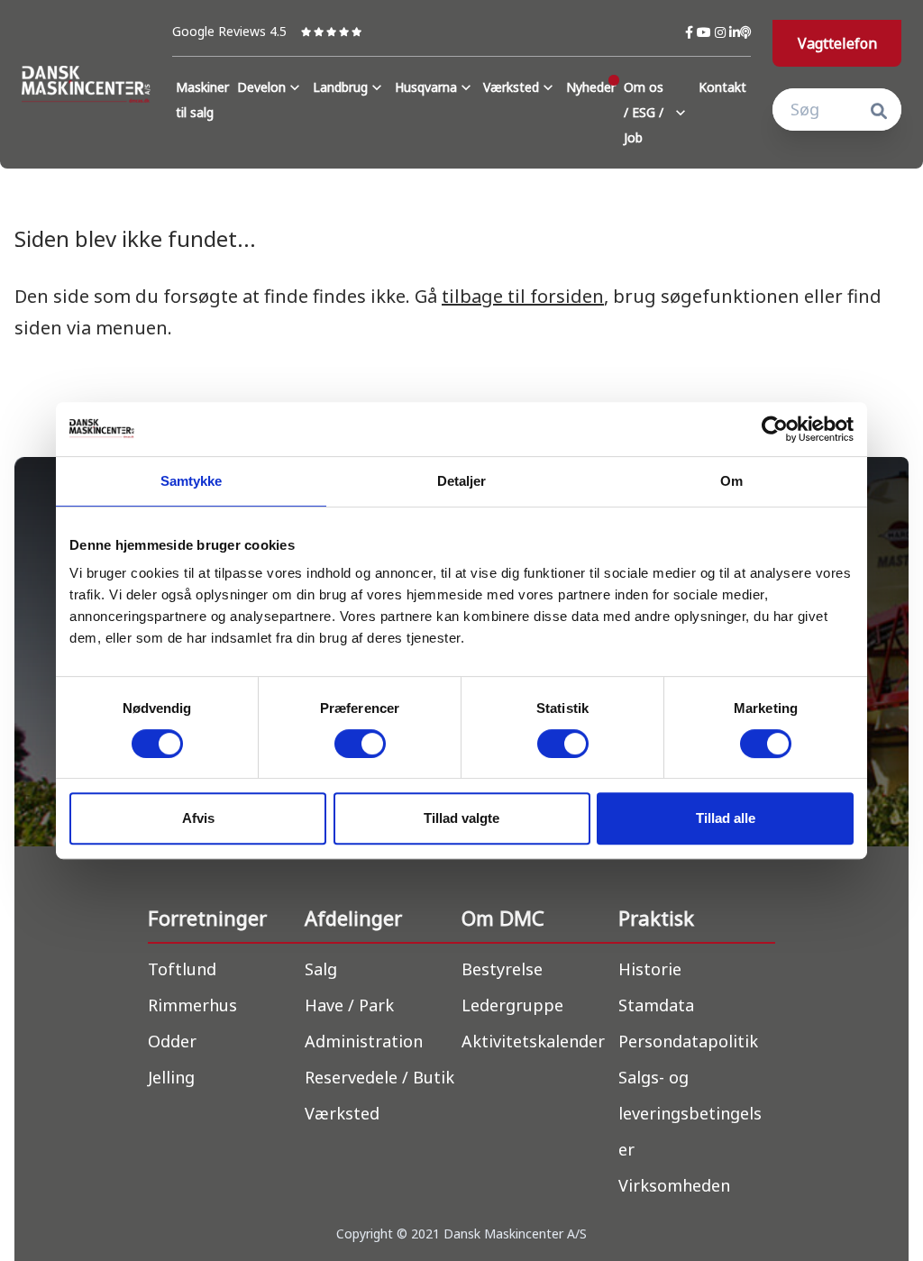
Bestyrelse (502, 969)
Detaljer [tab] (462, 481)
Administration (364, 1041)
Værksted (511, 87)
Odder (172, 1041)
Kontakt (722, 87)
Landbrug (340, 87)
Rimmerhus (192, 1005)
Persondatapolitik (688, 1041)
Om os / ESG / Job (643, 112)
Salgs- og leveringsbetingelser (690, 1113)
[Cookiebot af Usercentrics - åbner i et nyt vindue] (775, 429)
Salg (321, 969)
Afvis (198, 818)
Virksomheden (674, 1185)
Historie (649, 969)
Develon (261, 87)
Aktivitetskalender (533, 1041)
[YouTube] (706, 32)
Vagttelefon (837, 43)
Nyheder (591, 87)
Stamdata (656, 1005)
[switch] (360, 743)
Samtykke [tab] (191, 481)
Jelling (171, 1077)
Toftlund (182, 969)
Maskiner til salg (202, 99)
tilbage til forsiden (523, 296)
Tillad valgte (461, 818)
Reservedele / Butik (379, 1077)
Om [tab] (731, 481)
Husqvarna (426, 87)
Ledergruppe (512, 1005)
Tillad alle (725, 818)
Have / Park (349, 1005)
